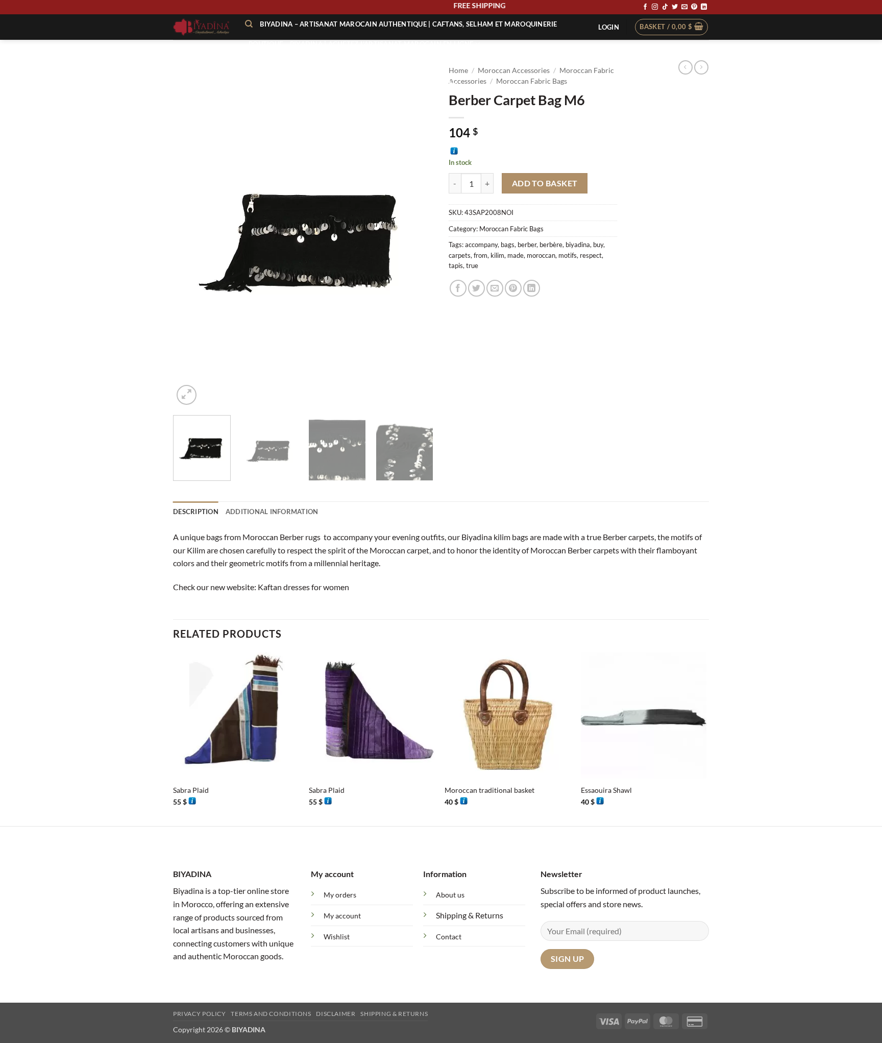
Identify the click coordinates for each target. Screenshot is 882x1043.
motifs (567, 255)
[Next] (415, 234)
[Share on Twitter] (476, 288)
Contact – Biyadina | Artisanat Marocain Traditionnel (352, 81)
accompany (481, 244)
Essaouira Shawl (606, 790)
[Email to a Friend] (494, 288)
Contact (448, 936)
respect (591, 255)
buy (598, 244)
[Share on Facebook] (458, 288)
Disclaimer (335, 1013)
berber (527, 244)
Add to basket (545, 183)
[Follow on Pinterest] (694, 7)
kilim (497, 255)
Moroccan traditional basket (489, 790)
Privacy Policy (199, 1013)
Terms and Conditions (271, 1013)
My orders (340, 894)
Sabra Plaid (191, 790)
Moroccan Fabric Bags (511, 229)
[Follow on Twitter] (675, 7)
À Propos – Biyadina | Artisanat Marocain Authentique (351, 63)
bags (507, 244)
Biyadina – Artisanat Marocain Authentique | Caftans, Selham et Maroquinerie (408, 24)
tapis (456, 265)
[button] (608, 27)
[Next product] (685, 67)
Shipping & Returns (469, 915)
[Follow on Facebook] (645, 7)
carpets (460, 255)
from (480, 255)
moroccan (541, 255)
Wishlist (337, 936)
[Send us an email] (684, 7)
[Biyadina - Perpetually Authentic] (201, 27)
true (472, 265)
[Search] (249, 24)
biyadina (578, 244)
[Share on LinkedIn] (531, 288)
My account (342, 915)
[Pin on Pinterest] (513, 288)
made (515, 255)
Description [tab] (195, 511)
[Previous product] (701, 67)
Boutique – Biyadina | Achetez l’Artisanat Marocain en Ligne (361, 44)
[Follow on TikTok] (665, 7)
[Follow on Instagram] (655, 7)
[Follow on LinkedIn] (704, 7)
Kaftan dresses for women (303, 587)
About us (450, 894)
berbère (551, 244)
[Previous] (191, 234)
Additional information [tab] (272, 511)
